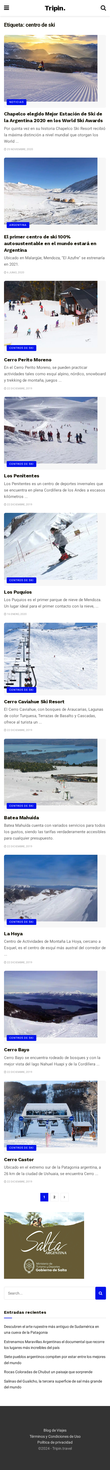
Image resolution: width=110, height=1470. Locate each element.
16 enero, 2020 (16, 614)
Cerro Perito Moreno (27, 359)
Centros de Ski (21, 347)
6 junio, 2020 (15, 272)
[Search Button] (103, 8)
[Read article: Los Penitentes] (55, 433)
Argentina (18, 224)
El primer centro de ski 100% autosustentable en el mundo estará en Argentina (50, 243)
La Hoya (13, 933)
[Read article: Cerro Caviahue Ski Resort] (55, 659)
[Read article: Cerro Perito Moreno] (55, 317)
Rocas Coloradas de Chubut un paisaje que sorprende (48, 1372)
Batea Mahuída (21, 817)
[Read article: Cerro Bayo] (55, 1007)
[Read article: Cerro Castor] (55, 1117)
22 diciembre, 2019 (19, 388)
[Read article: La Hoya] (55, 891)
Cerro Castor (19, 1159)
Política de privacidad (55, 1442)
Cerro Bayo (16, 1049)
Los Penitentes (21, 475)
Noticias (16, 102)
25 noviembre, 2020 (19, 149)
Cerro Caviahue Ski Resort (34, 701)
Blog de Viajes (55, 1430)
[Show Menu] (6, 8)
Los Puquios (18, 592)
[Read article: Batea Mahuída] (55, 775)
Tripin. (55, 8)
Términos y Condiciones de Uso (55, 1436)
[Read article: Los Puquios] (55, 549)
